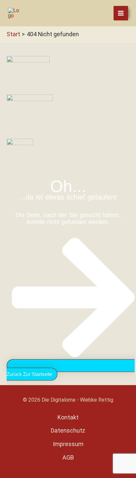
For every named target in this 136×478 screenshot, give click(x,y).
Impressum (68, 443)
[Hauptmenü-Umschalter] (121, 13)
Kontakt (68, 417)
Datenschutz (68, 430)
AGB (68, 457)
